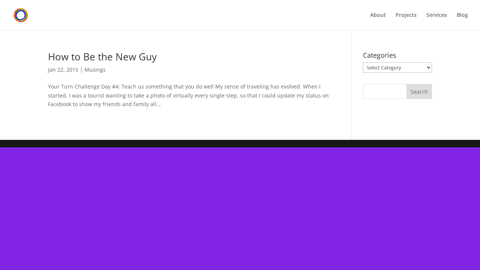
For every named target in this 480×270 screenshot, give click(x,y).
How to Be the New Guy (102, 56)
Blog (462, 15)
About (378, 15)
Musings (95, 69)
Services (436, 15)
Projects (406, 15)
